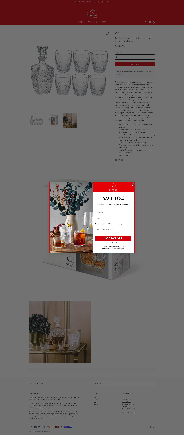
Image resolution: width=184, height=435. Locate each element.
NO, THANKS (113, 243)
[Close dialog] (132, 184)
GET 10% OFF (113, 238)
